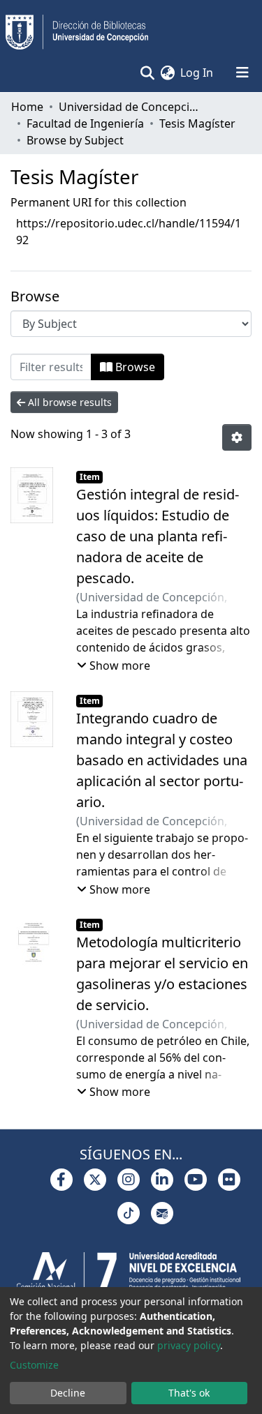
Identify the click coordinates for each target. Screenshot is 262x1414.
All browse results (68, 402)
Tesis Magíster (197, 123)
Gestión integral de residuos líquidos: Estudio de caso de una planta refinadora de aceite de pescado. (157, 536)
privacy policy (188, 1345)
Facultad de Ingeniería (85, 123)
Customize (34, 1364)
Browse (133, 367)
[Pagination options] (237, 437)
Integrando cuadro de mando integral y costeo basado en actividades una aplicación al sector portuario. (161, 760)
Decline (67, 1392)
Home (27, 106)
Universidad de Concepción (128, 106)
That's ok (189, 1392)
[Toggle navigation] (242, 73)
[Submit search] (147, 72)
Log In (197, 72)
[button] (167, 72)
